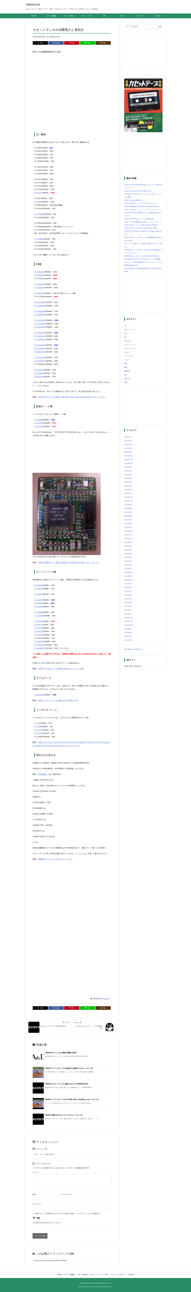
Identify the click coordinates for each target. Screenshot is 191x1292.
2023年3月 (128, 527)
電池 (125, 382)
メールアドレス (66, 1194)
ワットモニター (81, 853)
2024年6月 (128, 478)
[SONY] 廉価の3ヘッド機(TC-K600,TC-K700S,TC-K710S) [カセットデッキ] (68, 562)
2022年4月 (128, 557)
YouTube (127, 341)
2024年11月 (128, 459)
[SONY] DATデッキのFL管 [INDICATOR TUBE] (140, 228)
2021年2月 (128, 610)
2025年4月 (128, 452)
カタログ (127, 352)
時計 (125, 375)
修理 (125, 367)
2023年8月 (128, 508)
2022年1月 (128, 569)
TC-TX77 (38, 730)
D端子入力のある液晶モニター (134, 200)
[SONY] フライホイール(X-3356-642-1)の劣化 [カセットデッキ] (72, 1099)
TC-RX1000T (39, 645)
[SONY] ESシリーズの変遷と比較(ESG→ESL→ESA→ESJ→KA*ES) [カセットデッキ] (71, 397)
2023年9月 (128, 505)
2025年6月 (128, 444)
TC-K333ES (39, 284)
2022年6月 (128, 550)
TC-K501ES (39, 293)
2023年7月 (128, 512)
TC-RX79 (38, 628)
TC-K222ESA (39, 345)
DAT (125, 333)
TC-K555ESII (39, 287)
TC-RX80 (38, 607)
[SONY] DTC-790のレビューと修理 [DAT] (139, 219)
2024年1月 (128, 493)
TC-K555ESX (39, 306)
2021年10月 (128, 580)
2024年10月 (128, 463)
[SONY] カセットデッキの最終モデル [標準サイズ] (58, 700)
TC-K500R (38, 616)
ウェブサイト (37, 1204)
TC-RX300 (38, 641)
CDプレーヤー (129, 330)
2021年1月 (128, 614)
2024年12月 (128, 456)
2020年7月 (128, 636)
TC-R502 (38, 588)
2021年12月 (128, 572)
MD (125, 337)
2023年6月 (128, 516)
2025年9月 (128, 441)
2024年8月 (128, 471)
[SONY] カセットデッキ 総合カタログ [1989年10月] (66, 1084)
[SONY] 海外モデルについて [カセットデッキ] (64, 1115)
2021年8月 (128, 587)
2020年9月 (128, 629)
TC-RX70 (38, 621)
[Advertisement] (71, 74)
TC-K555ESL (39, 339)
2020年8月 (128, 632)
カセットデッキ (129, 348)
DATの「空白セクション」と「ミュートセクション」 (142, 209)
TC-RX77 (38, 625)
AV (125, 326)
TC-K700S (38, 423)
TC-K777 (38, 193)
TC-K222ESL (39, 333)
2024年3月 (128, 490)
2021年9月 (128, 584)
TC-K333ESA (39, 348)
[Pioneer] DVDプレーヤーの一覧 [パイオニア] (140, 203)
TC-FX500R (39, 214)
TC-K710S (38, 426)
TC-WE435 (38, 695)
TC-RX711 (38, 631)
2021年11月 (128, 576)
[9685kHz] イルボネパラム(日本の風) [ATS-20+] (141, 256)
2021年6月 (128, 595)
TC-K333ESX (39, 302)
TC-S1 (36, 723)
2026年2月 (128, 437)
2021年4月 (128, 602)
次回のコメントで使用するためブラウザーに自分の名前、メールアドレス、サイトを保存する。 (68, 1213)
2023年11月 (128, 501)
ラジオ (126, 360)
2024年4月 (128, 486)
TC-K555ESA (39, 352)
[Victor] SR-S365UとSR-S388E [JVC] (137, 191)
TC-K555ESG (39, 327)
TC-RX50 (38, 600)
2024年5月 (128, 482)
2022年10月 (128, 538)
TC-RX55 (38, 612)
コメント (35, 1172)
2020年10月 (128, 625)
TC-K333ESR (39, 311)
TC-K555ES (39, 272)
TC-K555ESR (39, 315)
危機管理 (127, 371)
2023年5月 (128, 520)
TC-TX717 (38, 733)
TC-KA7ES (38, 376)
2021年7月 (128, 591)
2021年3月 (128, 606)
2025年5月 (128, 448)
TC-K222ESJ (39, 357)
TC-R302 (38, 585)
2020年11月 (128, 621)
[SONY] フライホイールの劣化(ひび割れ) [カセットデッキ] (69, 1068)
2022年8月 (128, 546)
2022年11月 (128, 535)
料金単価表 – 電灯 (45, 774)
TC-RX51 (38, 603)
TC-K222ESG (39, 320)
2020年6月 (128, 640)
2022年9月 (128, 542)
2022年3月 (128, 561)
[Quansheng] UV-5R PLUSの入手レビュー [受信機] (142, 259)
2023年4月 (128, 523)
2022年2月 (128, 565)
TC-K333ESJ (39, 361)
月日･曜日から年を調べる (133, 649)
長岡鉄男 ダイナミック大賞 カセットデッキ (55, 859)
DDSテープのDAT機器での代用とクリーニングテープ (142, 222)
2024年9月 (128, 467)
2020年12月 (128, 617)
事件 (125, 363)
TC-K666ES (39, 275)
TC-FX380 (38, 239)
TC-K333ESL (39, 336)
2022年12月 (128, 531)
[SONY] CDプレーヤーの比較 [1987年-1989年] (141, 225)
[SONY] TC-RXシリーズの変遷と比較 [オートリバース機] (61, 668)
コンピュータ (129, 356)
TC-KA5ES (38, 373)
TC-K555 (38, 202)
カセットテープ (129, 345)
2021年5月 (128, 599)
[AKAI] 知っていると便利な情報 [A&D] (61, 1052)
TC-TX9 (37, 726)
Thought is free (107, 1286)
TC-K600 (38, 420)
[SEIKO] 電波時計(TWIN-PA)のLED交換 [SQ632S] (141, 206)
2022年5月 (128, 554)
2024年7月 (128, 475)
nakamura (106, 998)
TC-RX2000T (39, 648)
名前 (34, 1194)
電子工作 (127, 378)
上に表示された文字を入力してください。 (47, 1223)
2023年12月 (128, 497)
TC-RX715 (38, 635)
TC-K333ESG (39, 324)
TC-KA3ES (38, 370)
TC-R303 (38, 594)
